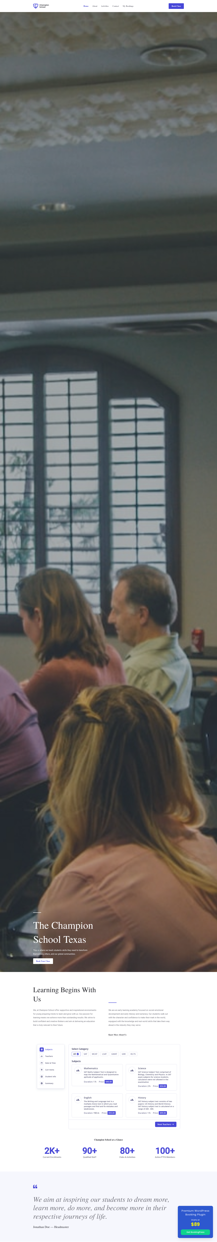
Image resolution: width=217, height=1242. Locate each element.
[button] (176, 6)
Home (86, 6)
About (94, 6)
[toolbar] (124, 1055)
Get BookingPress (195, 1232)
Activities (105, 6)
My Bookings (128, 6)
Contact (115, 6)
